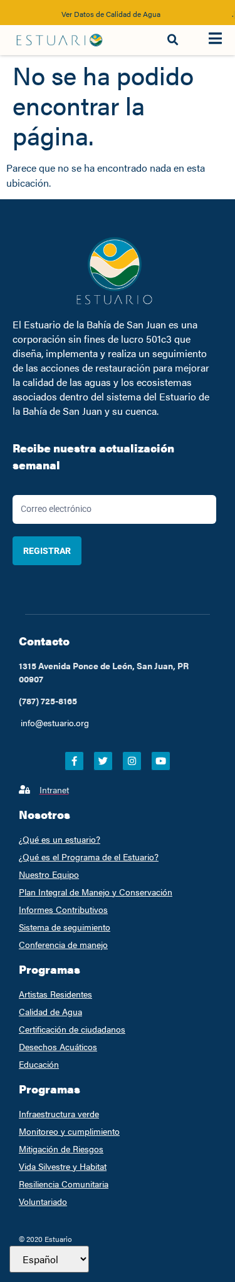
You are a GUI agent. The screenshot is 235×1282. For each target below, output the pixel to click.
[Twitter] (103, 761)
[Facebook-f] (74, 761)
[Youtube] (160, 761)
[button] (173, 40)
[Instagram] (132, 761)
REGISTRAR (47, 551)
